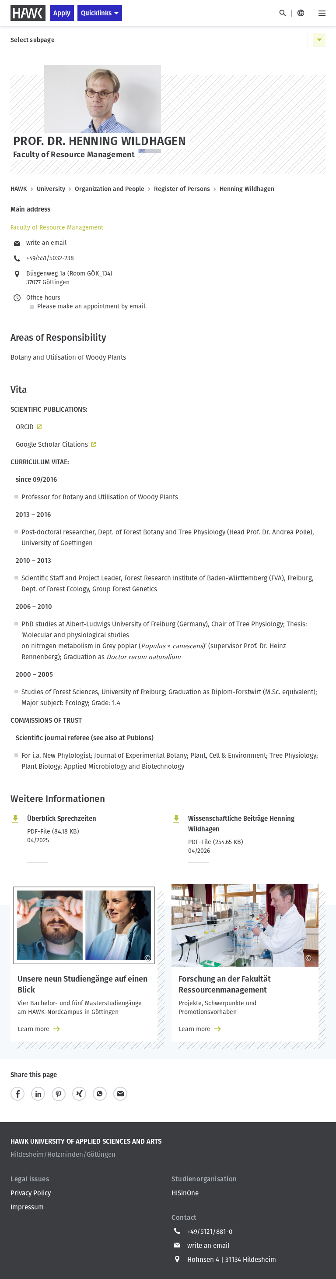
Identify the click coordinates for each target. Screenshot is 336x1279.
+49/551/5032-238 (50, 258)
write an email (46, 243)
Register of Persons (182, 189)
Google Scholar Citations (52, 445)
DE (302, 13)
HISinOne (185, 1193)
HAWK (18, 189)
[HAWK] (28, 13)
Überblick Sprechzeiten (61, 819)
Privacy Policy (30, 1193)
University (51, 189)
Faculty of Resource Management (56, 227)
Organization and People (109, 189)
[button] (17, 1094)
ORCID (22, 427)
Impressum (27, 1207)
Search (282, 13)
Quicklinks (96, 13)
